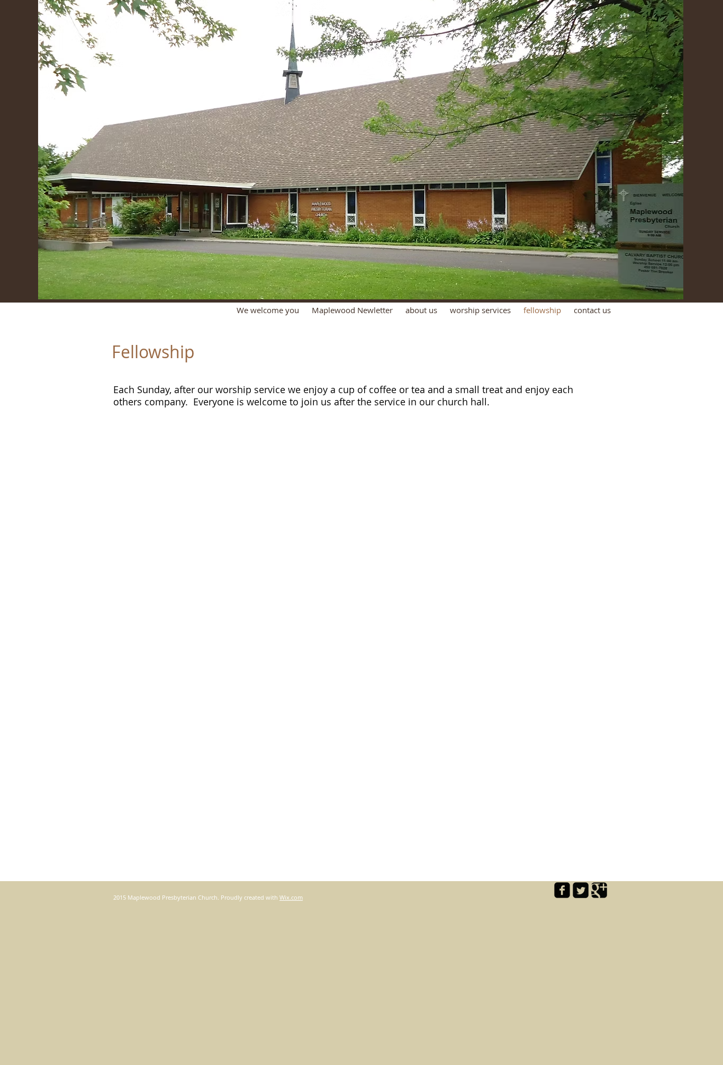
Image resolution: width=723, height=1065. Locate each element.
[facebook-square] (562, 890)
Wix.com (291, 897)
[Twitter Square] (581, 890)
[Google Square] (599, 890)
